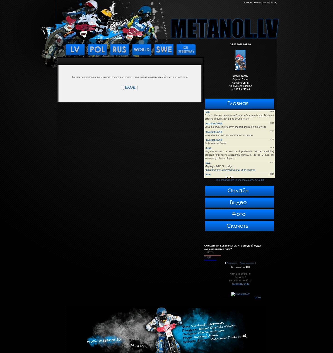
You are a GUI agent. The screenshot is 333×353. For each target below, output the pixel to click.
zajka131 (237, 284)
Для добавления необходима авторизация (239, 180)
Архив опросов (247, 263)
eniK (246, 284)
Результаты (232, 263)
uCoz (258, 297)
